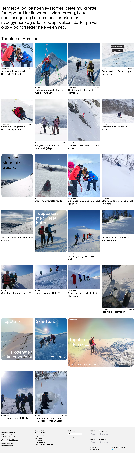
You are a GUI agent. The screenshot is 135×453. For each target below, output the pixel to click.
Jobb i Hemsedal (40, 442)
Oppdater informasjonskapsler (44, 444)
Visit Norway (38, 440)
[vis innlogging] (32, 100)
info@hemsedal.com (7, 439)
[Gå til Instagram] (93, 449)
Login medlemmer (7, 445)
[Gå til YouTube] (98, 449)
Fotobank (37, 437)
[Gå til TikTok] (96, 449)
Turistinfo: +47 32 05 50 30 (9, 441)
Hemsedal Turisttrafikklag (42, 433)
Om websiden (39, 438)
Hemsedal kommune (7, 443)
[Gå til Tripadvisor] (90, 449)
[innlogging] (130, 1)
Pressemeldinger (40, 435)
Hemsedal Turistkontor (42, 431)
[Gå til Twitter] (94, 449)
